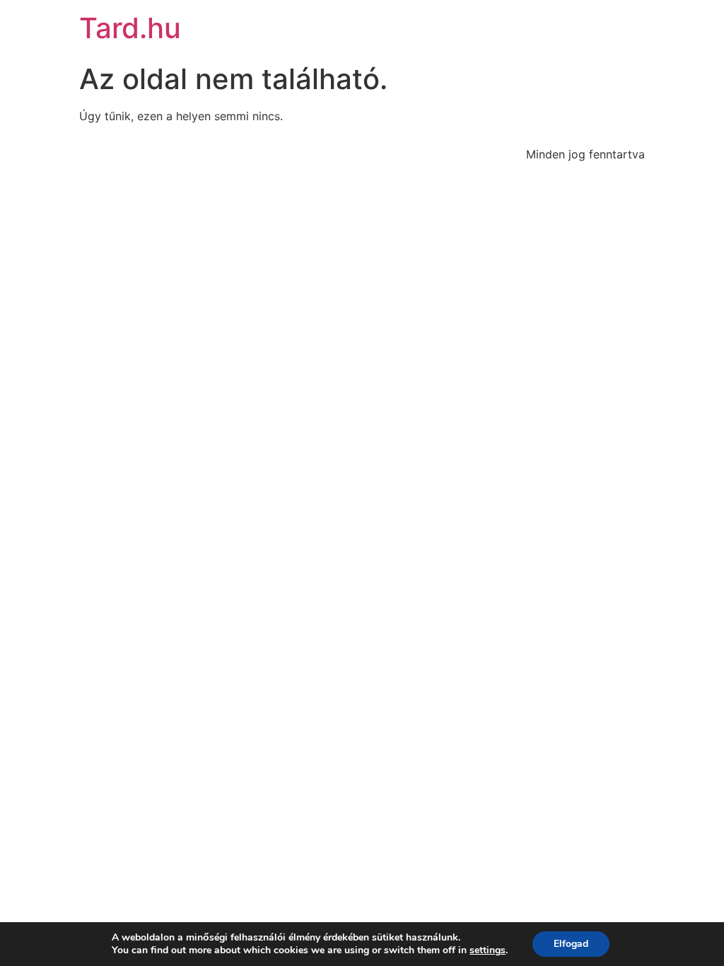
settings (487, 950)
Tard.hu (130, 28)
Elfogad (571, 943)
